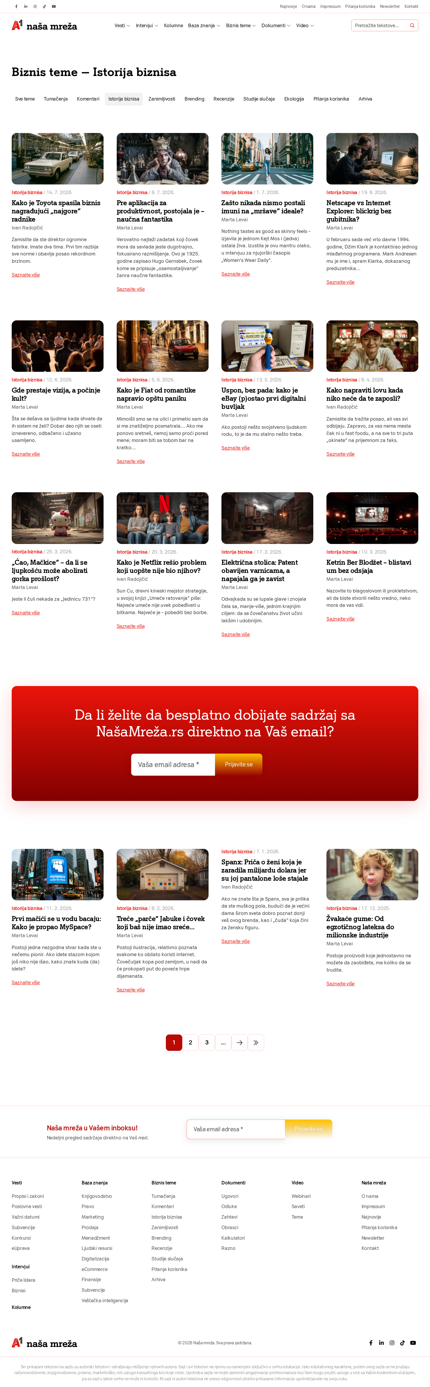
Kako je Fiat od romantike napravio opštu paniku (156, 394)
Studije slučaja (259, 99)
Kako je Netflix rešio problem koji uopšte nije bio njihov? (161, 566)
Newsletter (390, 6)
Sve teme (25, 99)
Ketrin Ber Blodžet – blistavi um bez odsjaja (368, 566)
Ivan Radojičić (27, 228)
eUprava (21, 1248)
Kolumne (173, 25)
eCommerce (94, 1269)
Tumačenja (56, 99)
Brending (194, 99)
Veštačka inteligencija (105, 1300)
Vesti (120, 25)
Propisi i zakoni (28, 1196)
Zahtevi (229, 1217)
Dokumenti (273, 25)
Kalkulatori (233, 1238)
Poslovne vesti (27, 1206)
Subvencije (23, 1227)
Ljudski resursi (97, 1248)
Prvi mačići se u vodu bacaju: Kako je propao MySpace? (56, 923)
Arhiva (365, 99)
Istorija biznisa (124, 99)
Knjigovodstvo (97, 1196)
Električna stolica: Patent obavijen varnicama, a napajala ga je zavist (259, 570)
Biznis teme (238, 25)
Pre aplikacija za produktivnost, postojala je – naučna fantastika (160, 211)
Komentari (88, 99)
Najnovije (288, 6)
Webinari (301, 1196)
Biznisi (18, 1290)
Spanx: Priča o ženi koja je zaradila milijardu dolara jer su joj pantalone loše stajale (264, 870)
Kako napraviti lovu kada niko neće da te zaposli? (364, 394)
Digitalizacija (95, 1259)
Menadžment (96, 1238)
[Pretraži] (412, 25)
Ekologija (294, 99)
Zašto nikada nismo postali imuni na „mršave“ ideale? (263, 207)
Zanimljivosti (162, 99)
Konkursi (21, 1238)
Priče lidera (23, 1280)
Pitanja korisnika (360, 6)
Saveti (298, 1206)
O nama (309, 6)
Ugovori (229, 1196)
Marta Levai (130, 228)
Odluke (229, 1206)
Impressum (330, 6)
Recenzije (224, 99)
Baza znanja (201, 25)
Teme (297, 1217)
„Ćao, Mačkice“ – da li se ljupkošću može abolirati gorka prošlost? (49, 570)
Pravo (88, 1206)
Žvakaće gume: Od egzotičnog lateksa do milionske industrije (360, 927)
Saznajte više (26, 275)
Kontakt (411, 6)
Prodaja (90, 1227)
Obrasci (229, 1227)
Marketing (93, 1217)
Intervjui (144, 25)
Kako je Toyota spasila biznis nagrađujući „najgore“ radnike (56, 211)
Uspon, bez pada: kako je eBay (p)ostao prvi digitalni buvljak (263, 398)
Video (302, 25)
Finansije (91, 1279)
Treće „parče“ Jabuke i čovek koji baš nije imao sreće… (161, 923)
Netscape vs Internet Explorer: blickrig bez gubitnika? (358, 211)
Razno (228, 1248)
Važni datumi (25, 1217)
